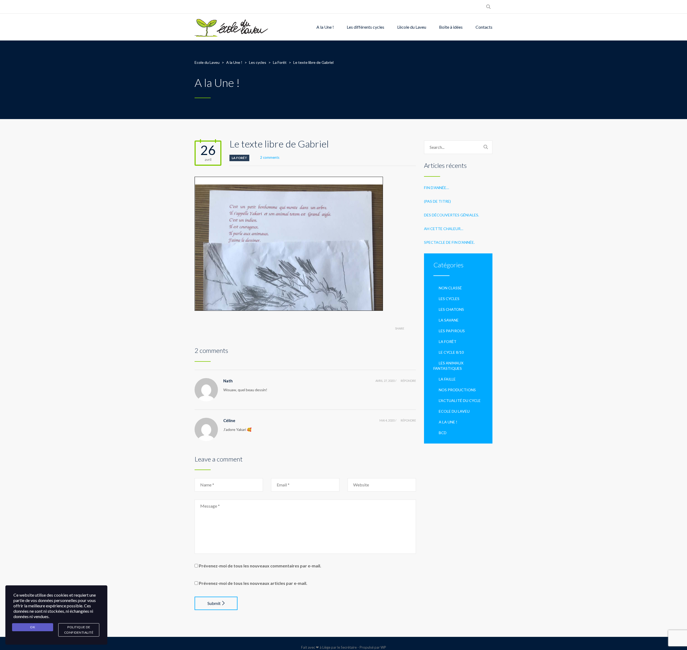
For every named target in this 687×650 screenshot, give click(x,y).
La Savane (449, 320)
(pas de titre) (437, 201)
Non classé (450, 288)
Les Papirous (452, 330)
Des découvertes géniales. (451, 215)
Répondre (408, 380)
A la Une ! (325, 26)
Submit (214, 603)
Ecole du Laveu (454, 411)
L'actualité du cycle (460, 400)
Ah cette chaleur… (443, 228)
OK (32, 627)
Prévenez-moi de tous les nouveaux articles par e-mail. (253, 583)
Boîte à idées (451, 26)
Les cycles (449, 298)
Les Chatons (451, 309)
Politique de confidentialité (79, 629)
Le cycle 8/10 (451, 352)
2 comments (269, 157)
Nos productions (457, 389)
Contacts (484, 26)
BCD (443, 432)
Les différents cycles (365, 26)
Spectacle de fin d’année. (449, 242)
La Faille (447, 379)
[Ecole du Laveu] (232, 27)
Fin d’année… (436, 187)
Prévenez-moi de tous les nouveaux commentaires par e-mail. (260, 565)
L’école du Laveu (411, 26)
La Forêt (239, 158)
